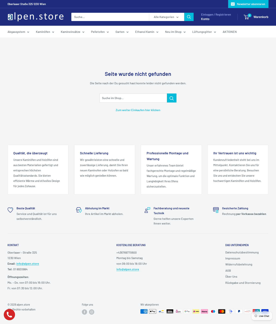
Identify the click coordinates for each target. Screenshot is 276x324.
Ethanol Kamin (144, 31)
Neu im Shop (173, 31)
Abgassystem (16, 31)
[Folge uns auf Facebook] (84, 311)
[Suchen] (189, 17)
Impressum (232, 258)
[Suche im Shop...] (171, 97)
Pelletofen (98, 31)
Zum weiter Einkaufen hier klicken (138, 110)
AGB (228, 270)
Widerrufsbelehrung (238, 264)
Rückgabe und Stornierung (243, 282)
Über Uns (231, 276)
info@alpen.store (27, 263)
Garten (119, 31)
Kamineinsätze (70, 31)
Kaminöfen (43, 31)
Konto (205, 19)
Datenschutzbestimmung (242, 252)
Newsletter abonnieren (251, 4)
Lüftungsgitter (202, 31)
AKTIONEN (230, 31)
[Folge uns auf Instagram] (91, 311)
